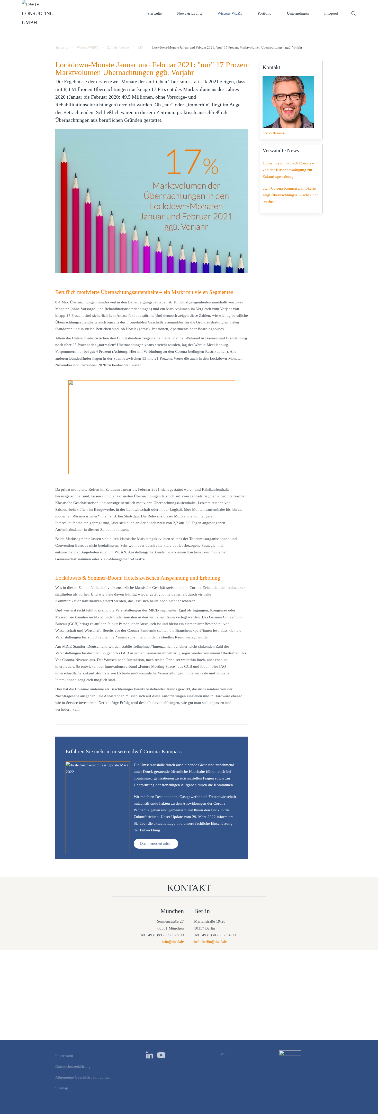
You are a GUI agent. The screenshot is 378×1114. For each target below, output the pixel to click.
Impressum (64, 1056)
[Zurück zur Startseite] (40, 13)
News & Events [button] (189, 13)
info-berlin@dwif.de (210, 942)
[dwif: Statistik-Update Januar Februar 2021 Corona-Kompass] (151, 427)
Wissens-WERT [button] (230, 13)
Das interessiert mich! (156, 844)
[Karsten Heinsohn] (288, 102)
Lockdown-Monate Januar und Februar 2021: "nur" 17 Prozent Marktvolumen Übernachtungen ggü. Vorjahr (152, 68)
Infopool (331, 13)
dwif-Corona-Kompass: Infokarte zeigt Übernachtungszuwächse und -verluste (291, 195)
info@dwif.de (173, 942)
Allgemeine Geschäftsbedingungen (83, 1077)
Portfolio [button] (265, 13)
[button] (353, 13)
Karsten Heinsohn (274, 133)
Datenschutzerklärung (73, 1066)
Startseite (154, 13)
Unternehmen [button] (298, 13)
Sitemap (61, 1088)
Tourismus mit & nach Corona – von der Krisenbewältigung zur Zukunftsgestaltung (288, 170)
